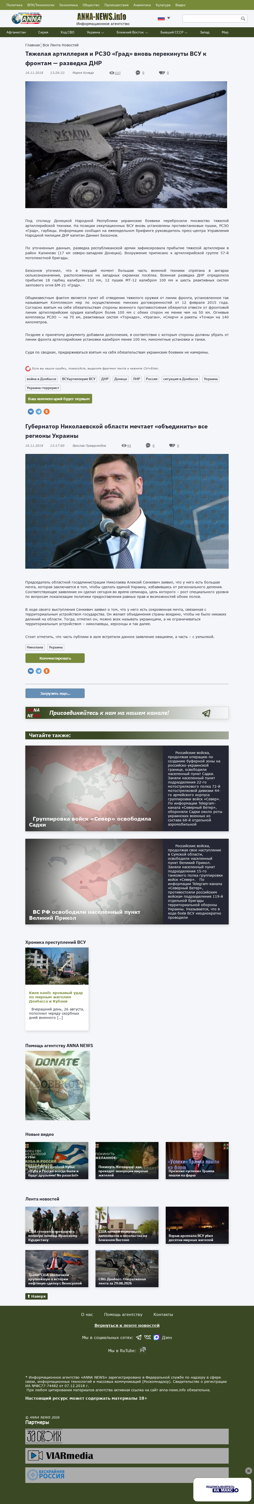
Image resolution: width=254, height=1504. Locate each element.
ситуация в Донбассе (180, 379)
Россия (152, 379)
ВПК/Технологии (40, 5)
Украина (93, 32)
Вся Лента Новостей (61, 45)
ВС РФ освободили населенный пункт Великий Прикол (84, 915)
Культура (163, 5)
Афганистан (16, 32)
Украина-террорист (43, 388)
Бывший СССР (171, 32)
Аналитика (142, 5)
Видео (180, 5)
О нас (87, 1314)
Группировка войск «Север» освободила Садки (90, 822)
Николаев (35, 647)
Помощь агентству (123, 1314)
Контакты (163, 1314)
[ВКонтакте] (31, 412)
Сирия (43, 32)
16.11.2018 (44, 73)
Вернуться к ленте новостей (127, 1325)
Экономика (68, 5)
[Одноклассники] (47, 412)
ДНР (105, 379)
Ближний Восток (130, 32)
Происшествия (116, 5)
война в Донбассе (41, 379)
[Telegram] (39, 412)
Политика (14, 5)
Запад (204, 32)
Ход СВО (67, 32)
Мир (225, 32)
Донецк (120, 379)
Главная (32, 45)
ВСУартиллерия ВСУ (78, 379)
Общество (91, 5)
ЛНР (136, 379)
